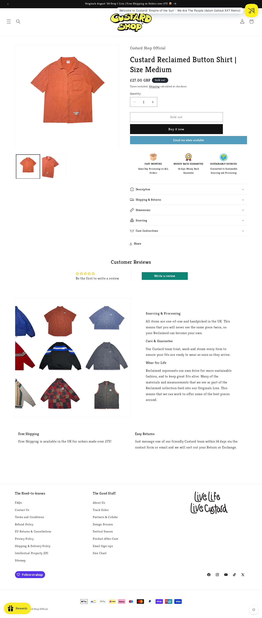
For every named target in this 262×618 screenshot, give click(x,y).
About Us (99, 502)
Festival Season (103, 531)
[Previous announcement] (8, 4)
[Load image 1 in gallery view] (28, 167)
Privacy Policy (24, 539)
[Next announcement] (254, 4)
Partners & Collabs (105, 517)
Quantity (135, 94)
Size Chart (100, 553)
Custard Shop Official (36, 608)
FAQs (18, 502)
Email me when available (188, 140)
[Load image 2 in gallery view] (54, 167)
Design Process (103, 524)
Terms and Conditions (29, 517)
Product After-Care (105, 539)
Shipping (154, 86)
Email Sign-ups (103, 546)
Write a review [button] (164, 276)
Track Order (101, 510)
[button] (8, 21)
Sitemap (20, 560)
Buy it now (176, 129)
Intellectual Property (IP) (31, 553)
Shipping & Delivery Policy (32, 546)
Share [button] (137, 244)
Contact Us (22, 510)
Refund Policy (24, 524)
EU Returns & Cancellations (33, 531)
